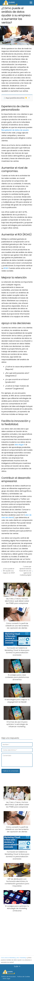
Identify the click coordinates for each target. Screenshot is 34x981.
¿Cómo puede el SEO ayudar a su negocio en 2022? (9, 571)
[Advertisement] (17, 933)
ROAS (6, 268)
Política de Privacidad (8, 976)
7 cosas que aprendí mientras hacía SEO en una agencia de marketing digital (25, 571)
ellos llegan (19, 444)
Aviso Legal (6, 978)
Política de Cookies (23, 976)
